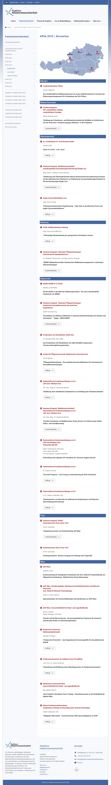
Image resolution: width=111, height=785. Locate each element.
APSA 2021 (8, 61)
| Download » (29, 2)
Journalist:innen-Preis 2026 (15, 93)
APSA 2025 (8, 54)
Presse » (80, 762)
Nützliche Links (11, 127)
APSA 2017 (8, 79)
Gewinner (10, 72)
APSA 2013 (8, 86)
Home (9, 27)
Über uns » (43, 765)
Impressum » (44, 774)
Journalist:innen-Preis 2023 (15, 103)
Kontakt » (43, 772)
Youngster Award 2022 (13, 117)
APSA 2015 (8, 83)
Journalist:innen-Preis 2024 (15, 100)
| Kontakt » (37, 2)
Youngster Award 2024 (13, 113)
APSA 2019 (8, 65)
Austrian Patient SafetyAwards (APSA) (14, 50)
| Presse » (22, 2)
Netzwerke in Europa (12, 123)
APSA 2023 (8, 58)
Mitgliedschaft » (14, 2)
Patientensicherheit (12, 42)
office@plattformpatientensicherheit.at (90, 759)
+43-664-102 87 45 (83, 756)
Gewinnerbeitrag (50, 128)
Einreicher (11, 68)
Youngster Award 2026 (13, 110)
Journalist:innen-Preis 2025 (15, 96)
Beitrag (47, 155)
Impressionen (12, 76)
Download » (44, 770)
